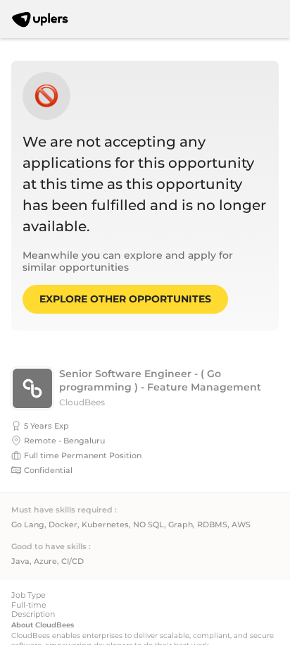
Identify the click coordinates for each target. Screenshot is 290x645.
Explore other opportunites (125, 299)
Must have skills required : (64, 510)
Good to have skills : (51, 546)
